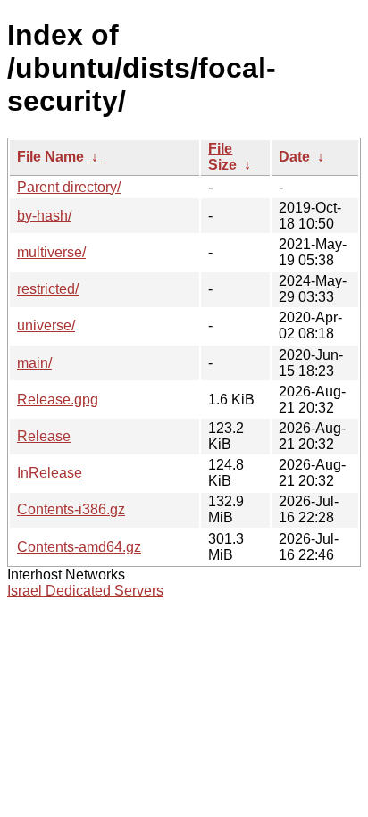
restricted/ (48, 288)
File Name (50, 156)
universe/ (46, 325)
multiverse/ (51, 252)
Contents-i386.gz (71, 509)
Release (44, 436)
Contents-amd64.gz (79, 546)
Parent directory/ (69, 187)
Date (294, 156)
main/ (34, 363)
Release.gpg (57, 399)
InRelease (49, 472)
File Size (222, 156)
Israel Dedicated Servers (85, 590)
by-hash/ (44, 215)
